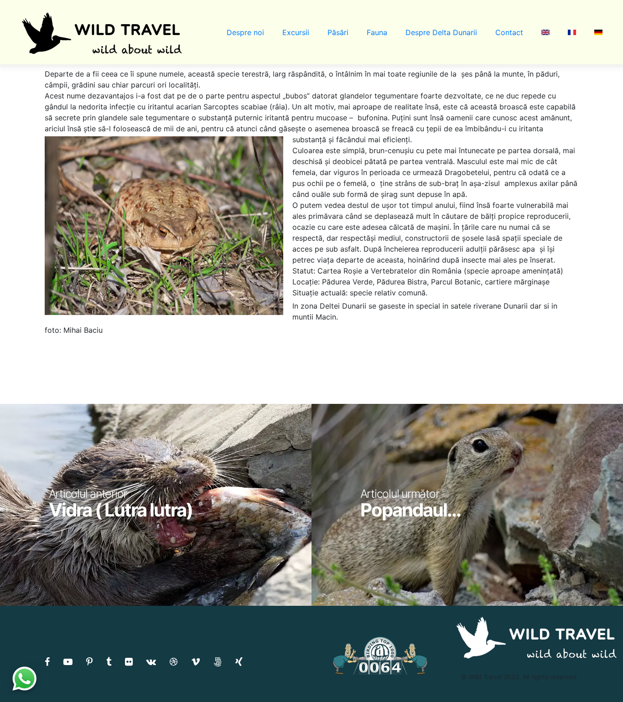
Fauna (377, 32)
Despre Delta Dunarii (441, 32)
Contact (509, 32)
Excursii (295, 32)
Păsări (337, 32)
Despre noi (245, 32)
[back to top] (597, 676)
